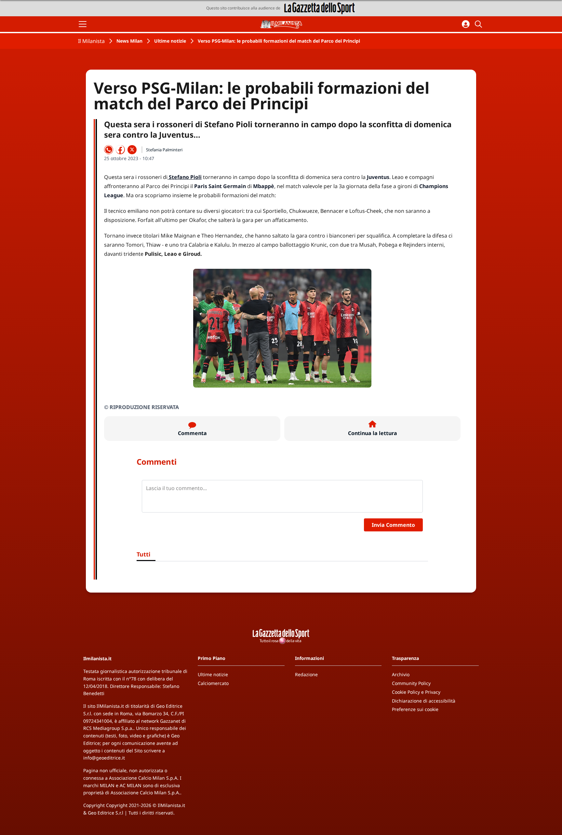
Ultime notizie (170, 41)
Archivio (400, 674)
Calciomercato (213, 683)
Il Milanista (91, 41)
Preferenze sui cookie (415, 709)
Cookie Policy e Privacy (416, 692)
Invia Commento (393, 524)
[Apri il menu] (82, 24)
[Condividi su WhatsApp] (108, 149)
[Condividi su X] (132, 149)
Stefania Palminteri (164, 150)
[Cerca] (479, 24)
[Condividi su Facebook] (120, 149)
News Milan (129, 41)
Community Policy (411, 683)
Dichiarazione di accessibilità (423, 701)
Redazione (306, 674)
